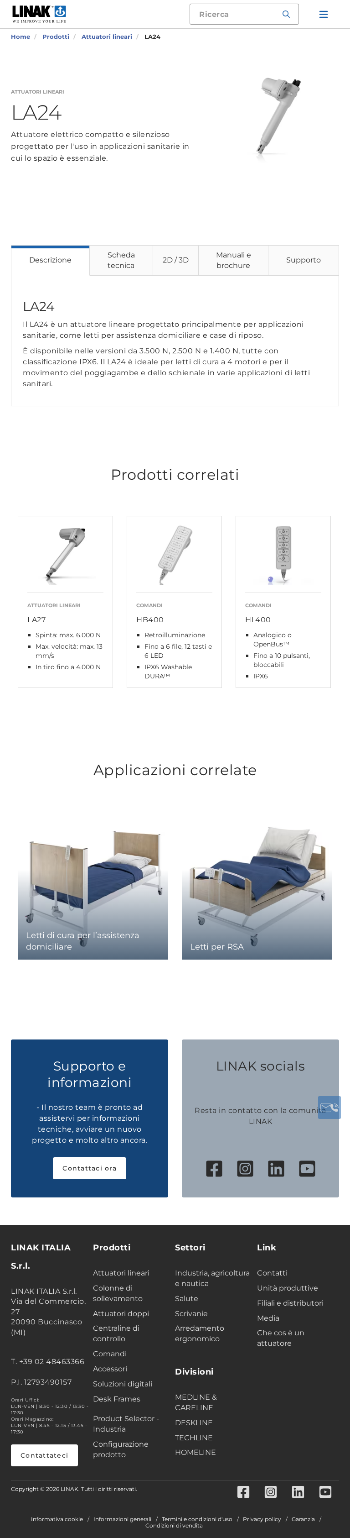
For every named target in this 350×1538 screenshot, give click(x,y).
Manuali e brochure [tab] (233, 260)
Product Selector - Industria (126, 1423)
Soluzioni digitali (122, 1384)
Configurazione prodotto (121, 1449)
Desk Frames (116, 1399)
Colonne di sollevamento (118, 1293)
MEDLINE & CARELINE (196, 1402)
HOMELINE (195, 1452)
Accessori (110, 1369)
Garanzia (303, 1519)
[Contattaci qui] (329, 1107)
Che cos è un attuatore (280, 1338)
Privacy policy (262, 1519)
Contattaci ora (89, 1168)
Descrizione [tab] (50, 260)
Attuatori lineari (121, 1273)
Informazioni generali (122, 1519)
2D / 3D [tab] (176, 260)
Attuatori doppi (121, 1313)
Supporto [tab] (303, 260)
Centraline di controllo (116, 1333)
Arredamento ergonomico (199, 1333)
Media (268, 1318)
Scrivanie (191, 1313)
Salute (186, 1298)
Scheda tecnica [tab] (121, 260)
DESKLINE (194, 1422)
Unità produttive (287, 1288)
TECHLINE (194, 1437)
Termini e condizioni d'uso (197, 1519)
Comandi (110, 1353)
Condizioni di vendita (174, 1525)
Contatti (272, 1273)
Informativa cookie (57, 1519)
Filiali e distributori (290, 1303)
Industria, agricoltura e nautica (212, 1278)
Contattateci (44, 1455)
